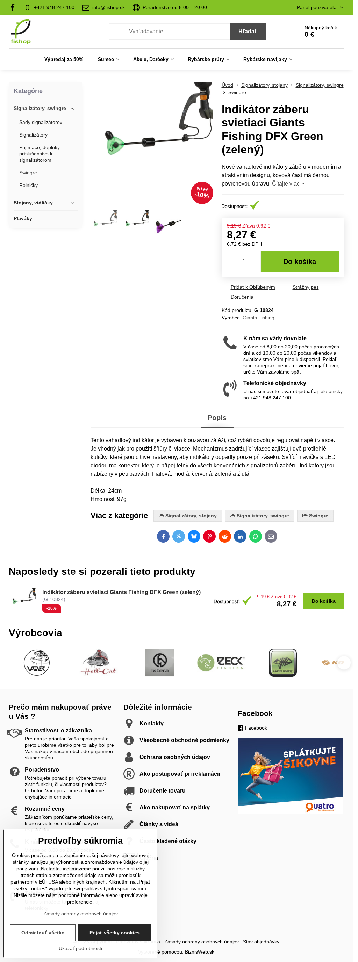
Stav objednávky (261, 941)
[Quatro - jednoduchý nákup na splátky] (290, 812)
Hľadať (247, 31)
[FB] (14, 7)
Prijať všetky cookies (115, 932)
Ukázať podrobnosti (80, 948)
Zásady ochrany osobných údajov (201, 941)
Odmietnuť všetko (43, 932)
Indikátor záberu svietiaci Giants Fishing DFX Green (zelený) (121, 592)
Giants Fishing (258, 317)
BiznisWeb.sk (199, 952)
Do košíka (299, 261)
